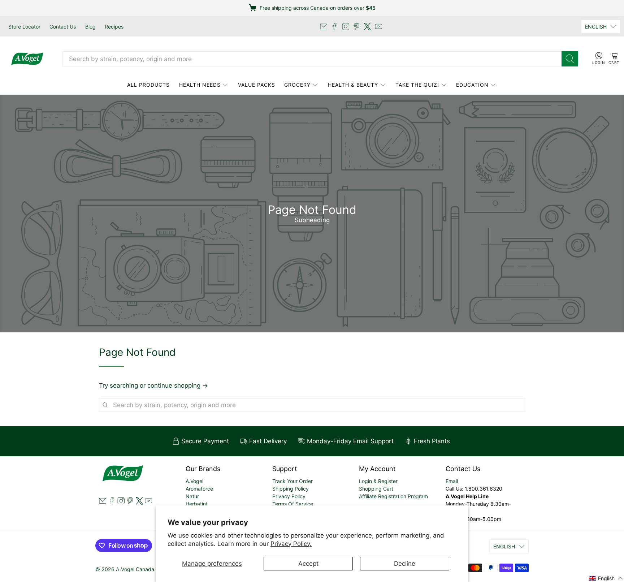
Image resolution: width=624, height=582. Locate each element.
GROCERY (297, 85)
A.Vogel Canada (135, 569)
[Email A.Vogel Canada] (323, 26)
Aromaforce (199, 489)
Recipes (114, 26)
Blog (90, 26)
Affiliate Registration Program (393, 496)
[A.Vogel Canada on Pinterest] (356, 26)
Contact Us (62, 26)
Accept (308, 563)
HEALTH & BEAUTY (353, 85)
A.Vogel (194, 481)
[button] (606, 578)
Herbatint (197, 504)
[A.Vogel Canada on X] (367, 26)
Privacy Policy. (291, 543)
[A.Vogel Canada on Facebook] (334, 26)
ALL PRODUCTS (148, 85)
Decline (404, 563)
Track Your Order (292, 481)
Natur (192, 496)
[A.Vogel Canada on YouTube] (378, 26)
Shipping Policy (290, 489)
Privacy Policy (289, 496)
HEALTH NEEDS (200, 85)
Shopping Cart (376, 489)
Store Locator (24, 26)
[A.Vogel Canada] (27, 58)
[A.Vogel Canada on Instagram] (345, 26)
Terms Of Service (292, 504)
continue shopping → (177, 385)
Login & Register (378, 481)
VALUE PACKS (256, 85)
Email (452, 481)
